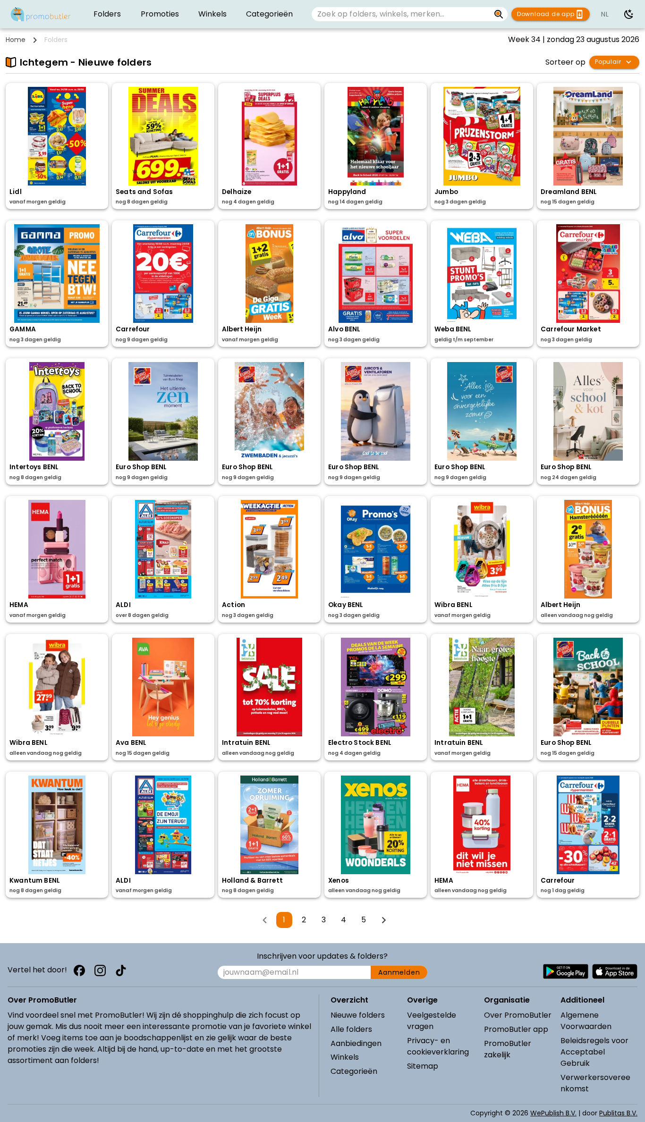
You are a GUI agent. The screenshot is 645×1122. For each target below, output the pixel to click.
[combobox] (400, 14)
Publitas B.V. (618, 1113)
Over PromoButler (518, 1015)
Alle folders (351, 1029)
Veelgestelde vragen (431, 1021)
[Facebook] (79, 970)
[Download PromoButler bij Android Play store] (565, 971)
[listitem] (107, 14)
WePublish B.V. (553, 1113)
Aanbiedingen (356, 1043)
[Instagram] (100, 970)
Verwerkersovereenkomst (595, 1083)
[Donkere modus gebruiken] (628, 14)
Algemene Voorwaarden (585, 1021)
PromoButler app (516, 1029)
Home (15, 39)
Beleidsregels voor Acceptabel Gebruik (594, 1052)
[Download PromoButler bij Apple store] (614, 971)
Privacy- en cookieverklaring (438, 1046)
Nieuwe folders (358, 1015)
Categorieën (354, 1071)
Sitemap (422, 1066)
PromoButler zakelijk (507, 1049)
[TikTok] (120, 970)
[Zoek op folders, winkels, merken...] (499, 14)
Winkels (345, 1057)
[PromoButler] (41, 14)
